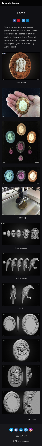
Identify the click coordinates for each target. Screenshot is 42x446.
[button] (32, 419)
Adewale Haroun (11, 3)
